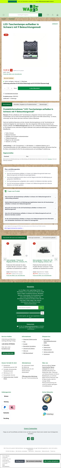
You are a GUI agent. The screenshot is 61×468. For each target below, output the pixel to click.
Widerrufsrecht (48, 349)
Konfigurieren (20, 461)
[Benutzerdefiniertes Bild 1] (47, 398)
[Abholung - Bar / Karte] (6, 418)
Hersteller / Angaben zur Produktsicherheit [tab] (25, 104)
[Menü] (4, 15)
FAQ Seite (50, 159)
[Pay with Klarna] (12, 407)
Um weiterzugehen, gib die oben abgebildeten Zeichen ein (30, 316)
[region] (30, 50)
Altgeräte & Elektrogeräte (30, 339)
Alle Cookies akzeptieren (51, 461)
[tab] (7, 104)
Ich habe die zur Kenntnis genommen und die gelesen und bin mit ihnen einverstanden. (31, 328)
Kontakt (25, 344)
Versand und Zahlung (29, 348)
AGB (30, 327)
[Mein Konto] (53, 15)
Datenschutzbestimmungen (31, 326)
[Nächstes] (56, 259)
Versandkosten (29, 448)
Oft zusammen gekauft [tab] (49, 237)
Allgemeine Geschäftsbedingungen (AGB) (50, 341)
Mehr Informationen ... (6, 465)
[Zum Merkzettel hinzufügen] (26, 255)
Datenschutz (47, 347)
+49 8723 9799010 (8, 344)
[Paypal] (5, 407)
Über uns (25, 350)
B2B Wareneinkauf (28, 353)
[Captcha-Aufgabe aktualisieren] (42, 313)
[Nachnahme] (6, 413)
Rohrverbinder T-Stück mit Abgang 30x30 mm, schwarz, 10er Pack (17, 261)
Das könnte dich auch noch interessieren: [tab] (14, 237)
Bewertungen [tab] (43, 104)
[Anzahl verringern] (4, 88)
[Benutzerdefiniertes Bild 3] (48, 414)
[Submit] (41, 307)
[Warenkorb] (57, 15)
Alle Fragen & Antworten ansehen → (14, 228)
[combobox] (23, 15)
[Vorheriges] (5, 259)
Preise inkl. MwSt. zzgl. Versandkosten (12, 74)
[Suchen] (40, 15)
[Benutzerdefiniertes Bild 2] (45, 408)
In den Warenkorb (35, 88)
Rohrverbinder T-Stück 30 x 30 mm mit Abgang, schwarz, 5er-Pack (42, 261)
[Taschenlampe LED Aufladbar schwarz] (30, 50)
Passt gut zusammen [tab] (34, 237)
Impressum (47, 354)
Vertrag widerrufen (8, 353)
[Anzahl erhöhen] (11, 88)
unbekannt (55, 23)
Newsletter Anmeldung (29, 346)
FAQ (24, 341)
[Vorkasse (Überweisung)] (6, 396)
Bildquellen (46, 345)
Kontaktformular (6, 348)
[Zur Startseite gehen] (30, 8)
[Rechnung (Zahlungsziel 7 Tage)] (6, 401)
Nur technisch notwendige (34, 461)
